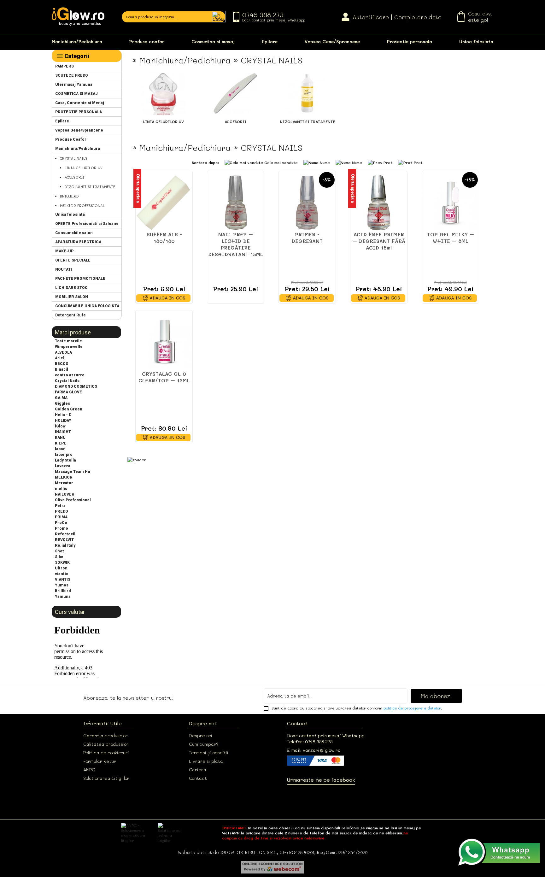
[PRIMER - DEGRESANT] (307, 202)
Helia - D (63, 415)
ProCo (61, 523)
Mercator (64, 483)
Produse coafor (146, 41)
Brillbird (63, 591)
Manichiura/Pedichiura (77, 41)
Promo (61, 528)
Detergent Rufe (70, 315)
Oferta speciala (138, 188)
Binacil (61, 369)
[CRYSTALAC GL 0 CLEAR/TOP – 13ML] (164, 342)
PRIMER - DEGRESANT (307, 237)
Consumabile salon (74, 233)
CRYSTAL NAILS (73, 158)
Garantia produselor (105, 736)
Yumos (61, 585)
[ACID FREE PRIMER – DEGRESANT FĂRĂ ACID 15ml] (379, 202)
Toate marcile (68, 341)
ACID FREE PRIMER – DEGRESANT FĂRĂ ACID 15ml (379, 241)
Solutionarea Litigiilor (106, 778)
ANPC (89, 770)
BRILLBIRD (69, 196)
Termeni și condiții (208, 753)
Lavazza (62, 466)
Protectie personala (409, 41)
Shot (59, 551)
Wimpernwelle (69, 346)
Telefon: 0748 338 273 (309, 742)
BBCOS (61, 364)
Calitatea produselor (106, 744)
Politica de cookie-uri (106, 753)
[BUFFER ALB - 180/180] (164, 202)
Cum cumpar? (203, 744)
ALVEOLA (63, 352)
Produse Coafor (70, 139)
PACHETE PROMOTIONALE (80, 278)
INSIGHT (63, 432)
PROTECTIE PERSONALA (78, 112)
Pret (387, 162)
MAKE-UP (64, 251)
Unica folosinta (476, 41)
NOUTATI (63, 269)
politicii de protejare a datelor (412, 707)
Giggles (62, 403)
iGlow (60, 426)
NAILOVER (64, 494)
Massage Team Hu (72, 471)
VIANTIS (62, 579)
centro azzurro (70, 375)
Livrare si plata (206, 761)
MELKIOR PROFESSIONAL (82, 205)
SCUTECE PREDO (71, 75)
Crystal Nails (67, 381)
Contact (198, 778)
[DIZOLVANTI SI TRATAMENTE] (307, 113)
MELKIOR (64, 477)
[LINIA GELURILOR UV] (163, 113)
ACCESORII (74, 177)
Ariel (59, 358)
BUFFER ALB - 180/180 (164, 237)
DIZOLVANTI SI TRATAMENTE (90, 186)
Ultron (61, 568)
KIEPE (60, 443)
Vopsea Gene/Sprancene (332, 41)
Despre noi (200, 736)
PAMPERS (64, 66)
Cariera (197, 770)
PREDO (61, 511)
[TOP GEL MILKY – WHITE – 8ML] (450, 202)
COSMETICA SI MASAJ (76, 93)
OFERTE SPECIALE (73, 260)
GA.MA (61, 398)
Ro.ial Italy (65, 545)
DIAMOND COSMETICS (76, 386)
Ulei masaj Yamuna (73, 84)
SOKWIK (62, 562)
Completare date (418, 17)
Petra (60, 505)
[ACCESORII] (235, 113)
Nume (325, 162)
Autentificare (371, 17)
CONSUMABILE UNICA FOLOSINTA (87, 306)
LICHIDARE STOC (71, 287)
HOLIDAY (63, 420)
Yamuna (63, 596)
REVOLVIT (64, 540)
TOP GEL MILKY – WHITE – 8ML (450, 237)
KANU (60, 437)
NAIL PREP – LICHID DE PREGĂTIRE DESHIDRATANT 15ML (235, 244)
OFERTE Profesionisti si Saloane (87, 223)
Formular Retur (99, 761)
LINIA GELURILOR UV (84, 167)
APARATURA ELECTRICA (78, 242)
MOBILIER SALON (71, 297)
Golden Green (68, 409)
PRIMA (61, 517)
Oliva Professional (73, 500)
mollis (61, 488)
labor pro (64, 454)
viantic (61, 574)
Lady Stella (65, 460)
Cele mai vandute (281, 162)
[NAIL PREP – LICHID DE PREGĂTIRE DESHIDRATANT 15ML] (235, 202)
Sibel (60, 557)
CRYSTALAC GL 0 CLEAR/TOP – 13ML (164, 377)
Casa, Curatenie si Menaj (79, 103)
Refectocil (65, 534)
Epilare (270, 41)
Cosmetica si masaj (213, 41)
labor (60, 449)
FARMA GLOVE (68, 392)
